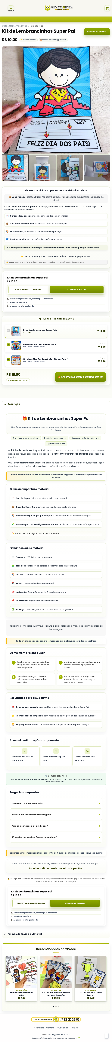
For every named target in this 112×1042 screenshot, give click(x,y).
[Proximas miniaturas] (109, 167)
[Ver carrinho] (107, 8)
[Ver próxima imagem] (107, 99)
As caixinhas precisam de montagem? (31, 814)
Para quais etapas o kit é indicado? (29, 826)
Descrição (14, 404)
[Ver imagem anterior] (5, 99)
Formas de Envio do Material (25, 934)
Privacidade (62, 1027)
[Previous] (9, 969)
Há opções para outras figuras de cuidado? (34, 837)
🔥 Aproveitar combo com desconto (80, 376)
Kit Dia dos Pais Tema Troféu (90, 993)
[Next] (102, 969)
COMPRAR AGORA (97, 31)
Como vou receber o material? (27, 803)
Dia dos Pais (36, 26)
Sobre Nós (39, 1027)
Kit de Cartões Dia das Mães (21, 993)
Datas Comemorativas (14, 26)
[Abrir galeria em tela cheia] (107, 151)
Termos (74, 1027)
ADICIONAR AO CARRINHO (28, 289)
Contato (50, 1027)
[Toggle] (4, 404)
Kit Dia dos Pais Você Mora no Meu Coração (56, 993)
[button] (11, 8)
